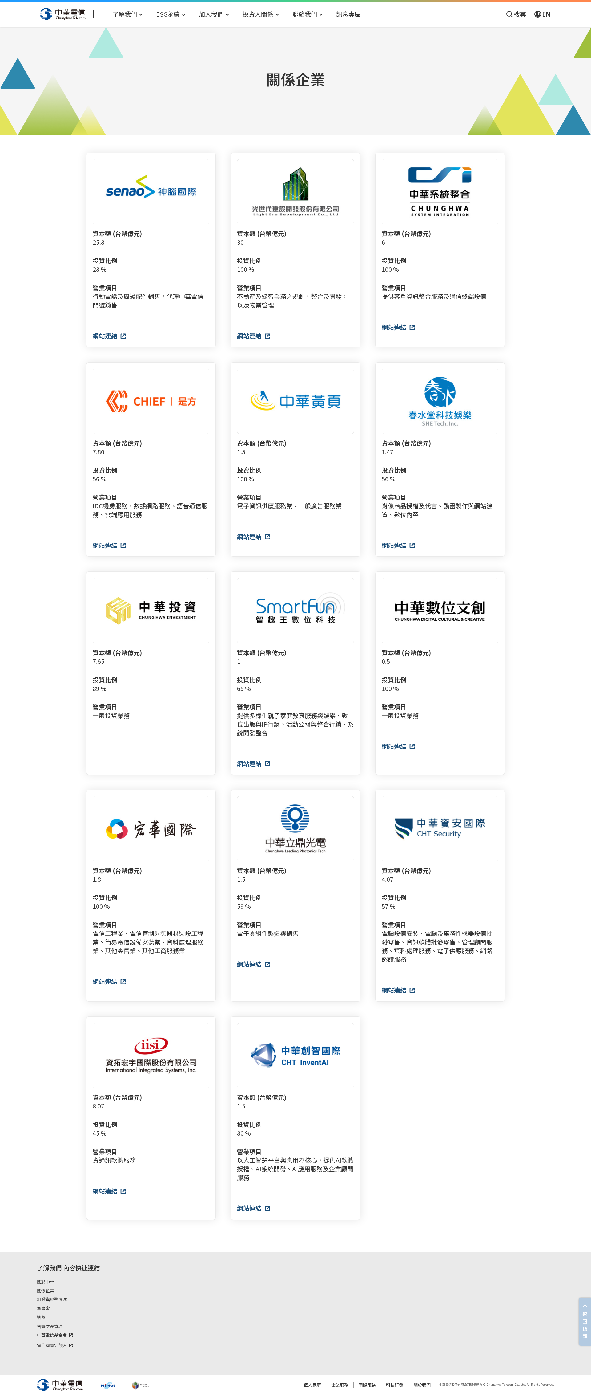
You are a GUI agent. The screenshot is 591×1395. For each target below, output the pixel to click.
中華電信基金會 (52, 1335)
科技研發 (394, 1385)
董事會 (43, 1308)
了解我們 (49, 1267)
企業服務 (339, 1385)
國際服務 (367, 1385)
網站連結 (106, 335)
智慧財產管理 (50, 1326)
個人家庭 (312, 1385)
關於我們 (422, 1385)
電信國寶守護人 (52, 1345)
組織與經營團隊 (52, 1299)
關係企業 (45, 1290)
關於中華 (45, 1282)
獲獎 (41, 1317)
